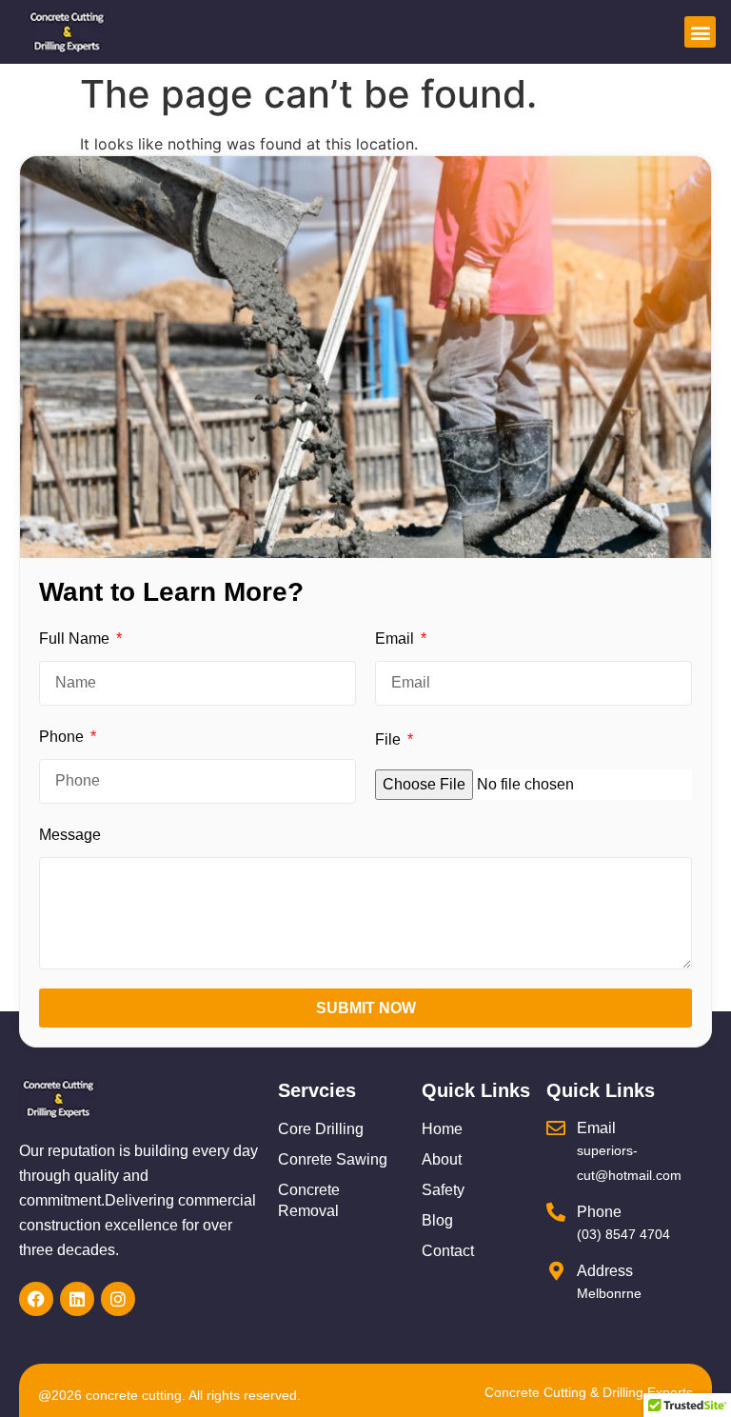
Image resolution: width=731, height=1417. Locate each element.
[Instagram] (118, 1299)
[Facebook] (36, 1299)
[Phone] (555, 1212)
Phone (63, 736)
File (390, 739)
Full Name (76, 638)
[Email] (555, 1128)
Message (70, 835)
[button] (700, 32)
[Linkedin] (77, 1299)
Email (396, 638)
